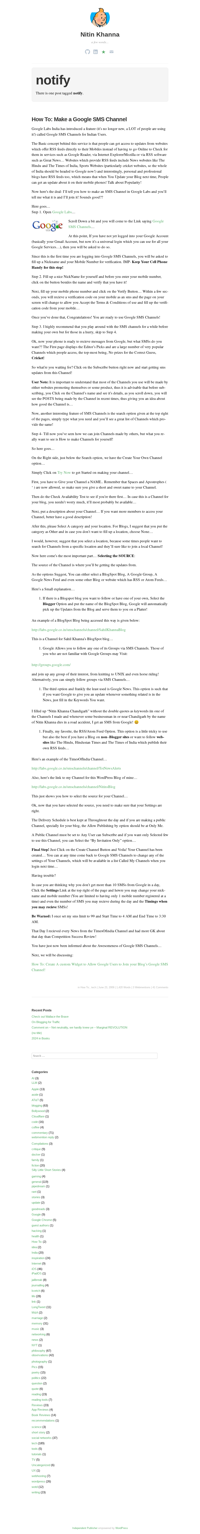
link (34, 1301)
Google (36, 1214)
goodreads (38, 1209)
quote (35, 1388)
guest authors (40, 1225)
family (35, 1160)
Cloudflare (38, 1116)
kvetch (36, 1290)
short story (38, 1432)
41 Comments (160, 987)
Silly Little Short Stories (46, 1170)
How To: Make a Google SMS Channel (79, 119)
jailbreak (37, 1279)
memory (37, 1323)
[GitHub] (87, 50)
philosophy (38, 1350)
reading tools (40, 1399)
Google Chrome (42, 1220)
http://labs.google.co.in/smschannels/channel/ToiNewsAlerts (76, 768)
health (35, 1236)
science (37, 1427)
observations (40, 1355)
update (36, 1202)
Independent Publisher (84, 1528)
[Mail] (111, 50)
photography (39, 1361)
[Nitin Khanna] (100, 27)
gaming (36, 1176)
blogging (37, 1105)
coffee (35, 1127)
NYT (35, 1345)
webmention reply (43, 1137)
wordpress (38, 1481)
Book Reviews (41, 1415)
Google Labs (62, 211)
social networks (42, 1437)
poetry (36, 1372)
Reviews (37, 1405)
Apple (35, 1089)
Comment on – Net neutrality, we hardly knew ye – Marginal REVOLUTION (79, 1027)
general (36, 1181)
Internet (36, 1263)
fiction (35, 1165)
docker (36, 1154)
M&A (35, 1312)
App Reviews (40, 1409)
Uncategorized (41, 1465)
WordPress (121, 1528)
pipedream (38, 1186)
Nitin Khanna (100, 34)
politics (36, 1378)
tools (35, 1448)
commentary (40, 1132)
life (33, 1296)
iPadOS (37, 1273)
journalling (38, 1285)
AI (33, 1078)
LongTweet (39, 1307)
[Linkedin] (95, 50)
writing (36, 1492)
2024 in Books (41, 1038)
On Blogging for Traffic (46, 1022)
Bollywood (38, 1111)
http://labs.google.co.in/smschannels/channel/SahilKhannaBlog (79, 629)
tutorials (37, 1454)
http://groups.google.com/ (51, 664)
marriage (37, 1318)
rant (34, 1191)
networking (39, 1334)
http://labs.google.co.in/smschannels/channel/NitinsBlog (73, 786)
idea (34, 1247)
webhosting (39, 1476)
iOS (34, 1269)
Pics (34, 1367)
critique (36, 1149)
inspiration (38, 1258)
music (35, 1328)
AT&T (35, 1100)
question (37, 1383)
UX (34, 1470)
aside (35, 1094)
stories (36, 1197)
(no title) (37, 1033)
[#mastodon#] (103, 50)
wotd (35, 1486)
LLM (34, 1082)
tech (93, 987)
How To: (85, 987)
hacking (37, 1230)
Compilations (40, 1143)
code (35, 1121)
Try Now (64, 472)
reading (36, 1394)
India (35, 1252)
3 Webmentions (141, 987)
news (35, 1339)
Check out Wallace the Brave (50, 1016)
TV (33, 1459)
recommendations (43, 1420)
